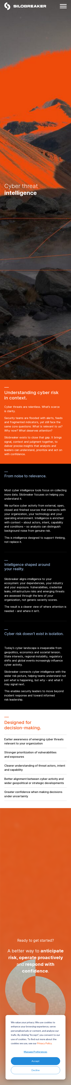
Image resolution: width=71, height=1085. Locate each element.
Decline (36, 1070)
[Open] (63, 6)
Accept (35, 1061)
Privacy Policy (44, 1043)
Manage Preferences (35, 1051)
